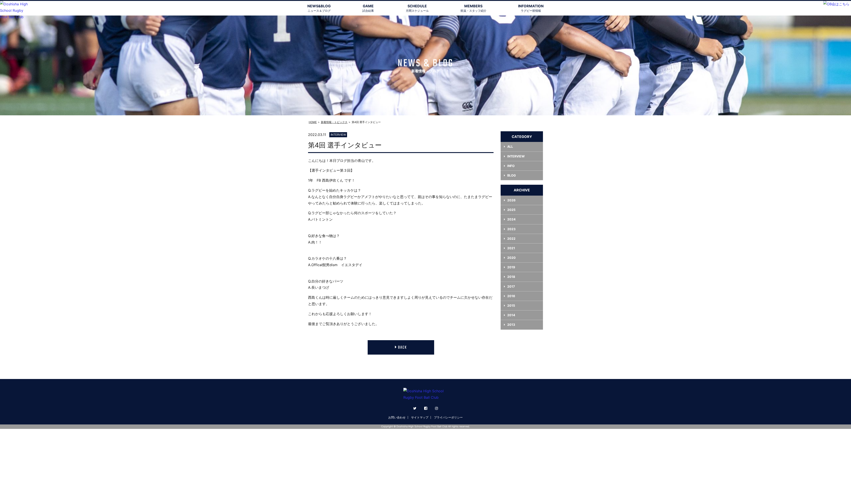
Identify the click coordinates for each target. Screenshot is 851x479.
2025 (511, 210)
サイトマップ (419, 417)
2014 (511, 315)
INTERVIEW (516, 156)
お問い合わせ (397, 417)
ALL (510, 146)
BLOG (511, 175)
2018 (511, 277)
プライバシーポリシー (448, 417)
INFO (511, 166)
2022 (511, 238)
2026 (511, 200)
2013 (511, 324)
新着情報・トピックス (334, 122)
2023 (511, 229)
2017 (511, 286)
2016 (511, 296)
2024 (511, 219)
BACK (402, 347)
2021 (511, 248)
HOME (313, 122)
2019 (511, 267)
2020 (511, 257)
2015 (511, 305)
